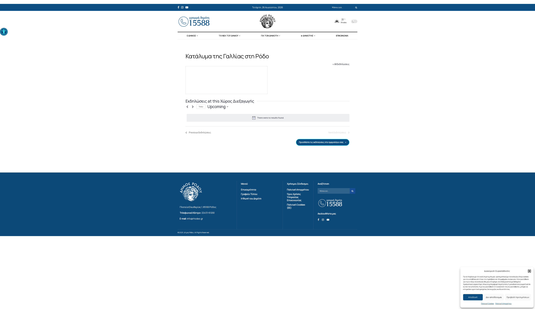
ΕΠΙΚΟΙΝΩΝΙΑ (342, 35)
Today (201, 106)
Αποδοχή (472, 297)
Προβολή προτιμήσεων (518, 297)
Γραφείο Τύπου (249, 194)
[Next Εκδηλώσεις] (192, 106)
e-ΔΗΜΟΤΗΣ (307, 35)
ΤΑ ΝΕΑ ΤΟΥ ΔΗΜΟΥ (228, 35)
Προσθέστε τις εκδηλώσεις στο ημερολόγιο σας (321, 142)
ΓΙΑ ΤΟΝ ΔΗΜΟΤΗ (269, 35)
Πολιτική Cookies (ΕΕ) (296, 206)
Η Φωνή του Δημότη (251, 198)
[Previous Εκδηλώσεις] (187, 106)
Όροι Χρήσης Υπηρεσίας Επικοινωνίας (294, 197)
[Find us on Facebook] (178, 7)
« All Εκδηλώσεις (341, 64)
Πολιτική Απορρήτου (503, 303)
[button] (4, 32)
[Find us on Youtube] (186, 7)
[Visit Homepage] (267, 21)
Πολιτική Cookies (487, 303)
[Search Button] (356, 7)
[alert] (268, 118)
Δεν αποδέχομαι (494, 297)
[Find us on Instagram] (182, 7)
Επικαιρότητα (248, 189)
